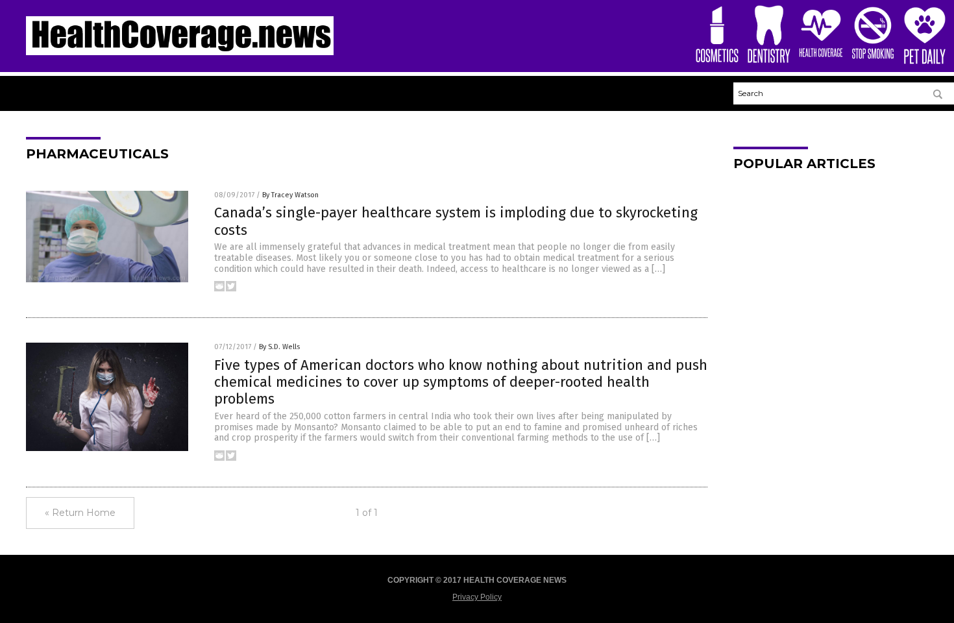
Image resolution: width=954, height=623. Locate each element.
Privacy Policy (477, 597)
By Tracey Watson (290, 195)
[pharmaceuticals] (180, 52)
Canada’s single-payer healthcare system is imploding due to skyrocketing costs (456, 221)
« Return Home (80, 513)
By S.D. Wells (279, 347)
